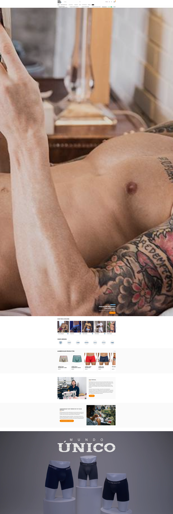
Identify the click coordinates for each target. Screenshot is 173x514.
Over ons (76, 4)
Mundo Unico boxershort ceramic (76, 367)
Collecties (71, 4)
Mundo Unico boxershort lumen (62, 367)
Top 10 (80, 4)
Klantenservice (104, 6)
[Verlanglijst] (111, 2)
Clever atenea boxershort (88, 367)
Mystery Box (84, 4)
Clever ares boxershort (101, 367)
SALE (93, 4)
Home (58, 4)
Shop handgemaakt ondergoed (67, 420)
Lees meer (91, 395)
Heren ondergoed (64, 4)
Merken (89, 4)
